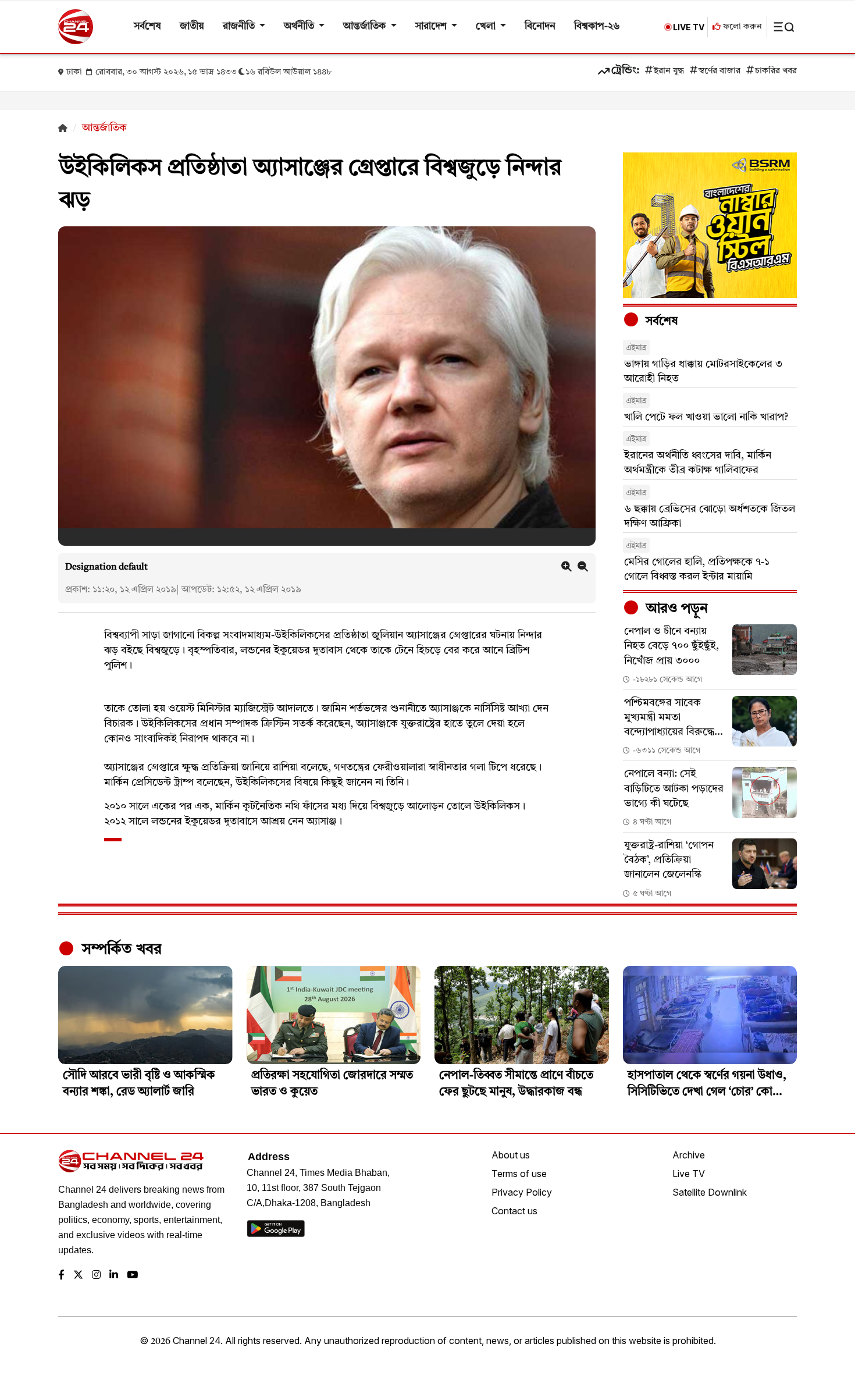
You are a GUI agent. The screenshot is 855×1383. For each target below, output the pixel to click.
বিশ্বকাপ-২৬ (597, 26)
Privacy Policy (521, 1192)
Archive (688, 1155)
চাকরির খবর (776, 71)
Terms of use (519, 1173)
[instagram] (96, 1276)
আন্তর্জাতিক (365, 26)
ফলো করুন (741, 27)
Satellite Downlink (709, 1192)
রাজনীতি (240, 26)
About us (510, 1155)
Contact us (514, 1211)
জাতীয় (192, 26)
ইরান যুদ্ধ (669, 71)
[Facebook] (61, 1276)
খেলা (487, 26)
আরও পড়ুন (675, 609)
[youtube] (132, 1276)
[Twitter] (78, 1276)
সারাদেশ (432, 26)
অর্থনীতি (300, 26)
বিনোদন (540, 26)
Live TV (688, 1173)
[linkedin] (113, 1276)
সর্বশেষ (147, 26)
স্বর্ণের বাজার (719, 71)
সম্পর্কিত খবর (120, 949)
